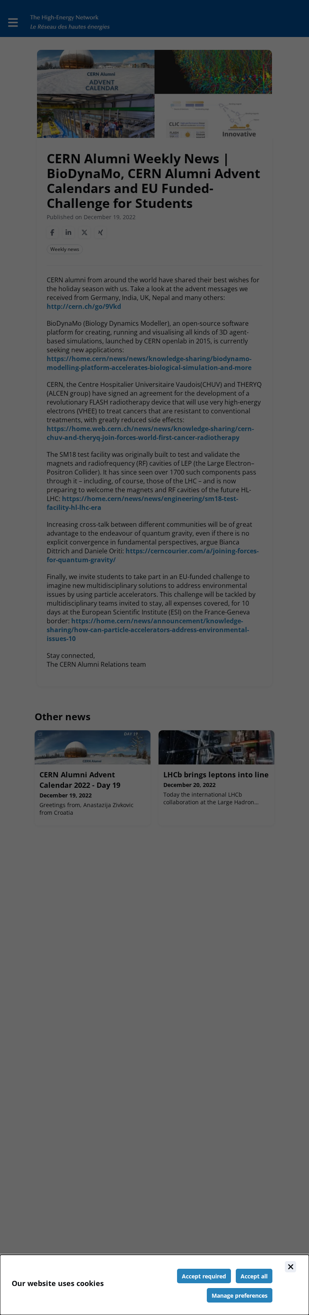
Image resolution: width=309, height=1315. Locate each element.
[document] (154, 1285)
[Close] (290, 1266)
